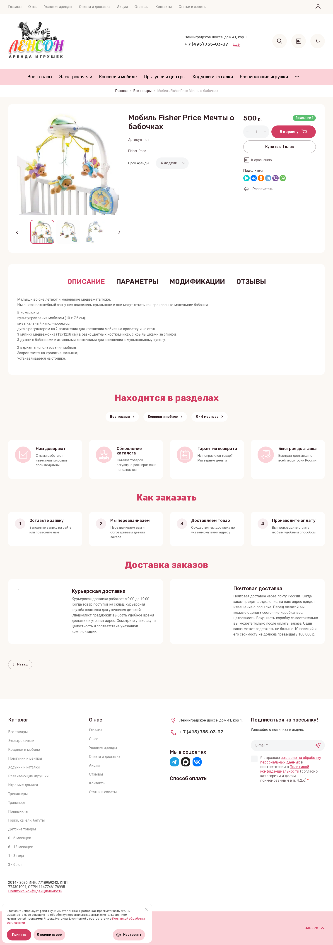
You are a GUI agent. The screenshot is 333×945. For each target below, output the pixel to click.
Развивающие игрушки (264, 76)
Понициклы (18, 811)
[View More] (297, 76)
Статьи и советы (193, 7)
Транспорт (16, 802)
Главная (15, 7)
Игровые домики (23, 785)
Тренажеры (18, 794)
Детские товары (22, 829)
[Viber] (275, 178)
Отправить (318, 745)
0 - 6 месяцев (19, 838)
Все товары (39, 76)
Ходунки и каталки (212, 76)
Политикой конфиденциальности (284, 769)
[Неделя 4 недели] (172, 163)
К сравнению (261, 160)
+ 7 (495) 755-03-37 (206, 44)
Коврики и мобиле (118, 76)
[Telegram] (268, 178)
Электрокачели (75, 76)
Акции (122, 7)
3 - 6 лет (15, 864)
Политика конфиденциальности (35, 891)
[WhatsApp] (283, 178)
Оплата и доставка (94, 7)
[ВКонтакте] (254, 178)
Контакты (163, 7)
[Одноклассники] (261, 178)
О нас (32, 7)
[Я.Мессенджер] (246, 178)
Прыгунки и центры (165, 76)
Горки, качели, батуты (26, 820)
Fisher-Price (137, 151)
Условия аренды (58, 7)
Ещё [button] (236, 44)
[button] (318, 7)
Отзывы (142, 7)
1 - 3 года (16, 856)
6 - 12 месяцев (20, 847)
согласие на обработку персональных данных (290, 760)
